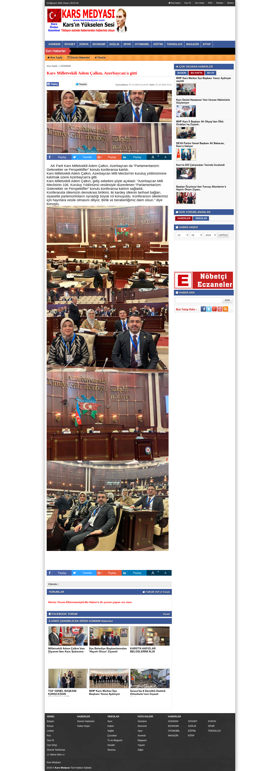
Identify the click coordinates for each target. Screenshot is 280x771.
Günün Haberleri (85, 721)
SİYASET (192, 721)
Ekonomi (142, 726)
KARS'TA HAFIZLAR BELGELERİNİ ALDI (143, 650)
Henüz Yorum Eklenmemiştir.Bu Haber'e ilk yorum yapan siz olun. (90, 602)
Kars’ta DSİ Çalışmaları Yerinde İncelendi (200, 165)
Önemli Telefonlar (56, 750)
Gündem (142, 721)
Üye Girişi (199, 3)
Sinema (111, 750)
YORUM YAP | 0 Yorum (157, 592)
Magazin (142, 740)
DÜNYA (212, 721)
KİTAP (191, 735)
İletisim (230, 3)
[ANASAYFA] (88, 19)
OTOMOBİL (174, 730)
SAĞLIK (192, 726)
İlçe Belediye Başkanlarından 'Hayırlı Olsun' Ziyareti (108, 650)
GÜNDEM (65, 66)
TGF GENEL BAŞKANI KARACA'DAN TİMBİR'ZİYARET (62, 693)
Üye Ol (187, 3)
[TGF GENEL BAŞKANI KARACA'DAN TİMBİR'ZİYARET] (68, 678)
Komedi (142, 735)
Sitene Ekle (55, 754)
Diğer (140, 750)
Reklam (219, 3)
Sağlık (110, 730)
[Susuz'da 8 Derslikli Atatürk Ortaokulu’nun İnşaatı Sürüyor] (150, 678)
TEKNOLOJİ (214, 730)
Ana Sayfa (175, 3)
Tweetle (87, 157)
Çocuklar (112, 735)
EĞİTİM (192, 730)
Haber (110, 726)
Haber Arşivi (83, 726)
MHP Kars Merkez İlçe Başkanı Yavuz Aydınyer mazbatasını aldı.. (104, 693)
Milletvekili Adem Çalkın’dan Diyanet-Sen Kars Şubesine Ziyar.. (66, 651)
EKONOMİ (173, 726)
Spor (109, 721)
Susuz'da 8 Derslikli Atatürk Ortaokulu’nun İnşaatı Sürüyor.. (148, 693)
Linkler (50, 730)
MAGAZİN (173, 735)
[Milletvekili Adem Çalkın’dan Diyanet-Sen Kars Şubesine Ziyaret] (68, 636)
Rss (49, 735)
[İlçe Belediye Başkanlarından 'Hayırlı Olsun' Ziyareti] (109, 636)
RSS (210, 3)
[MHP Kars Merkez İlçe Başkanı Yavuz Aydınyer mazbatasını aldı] (109, 678)
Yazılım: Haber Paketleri (212, 768)
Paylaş (62, 157)
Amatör (111, 745)
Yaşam (141, 745)
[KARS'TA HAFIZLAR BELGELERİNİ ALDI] (150, 636)
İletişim (50, 721)
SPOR (211, 726)
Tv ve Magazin (114, 740)
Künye (50, 726)
